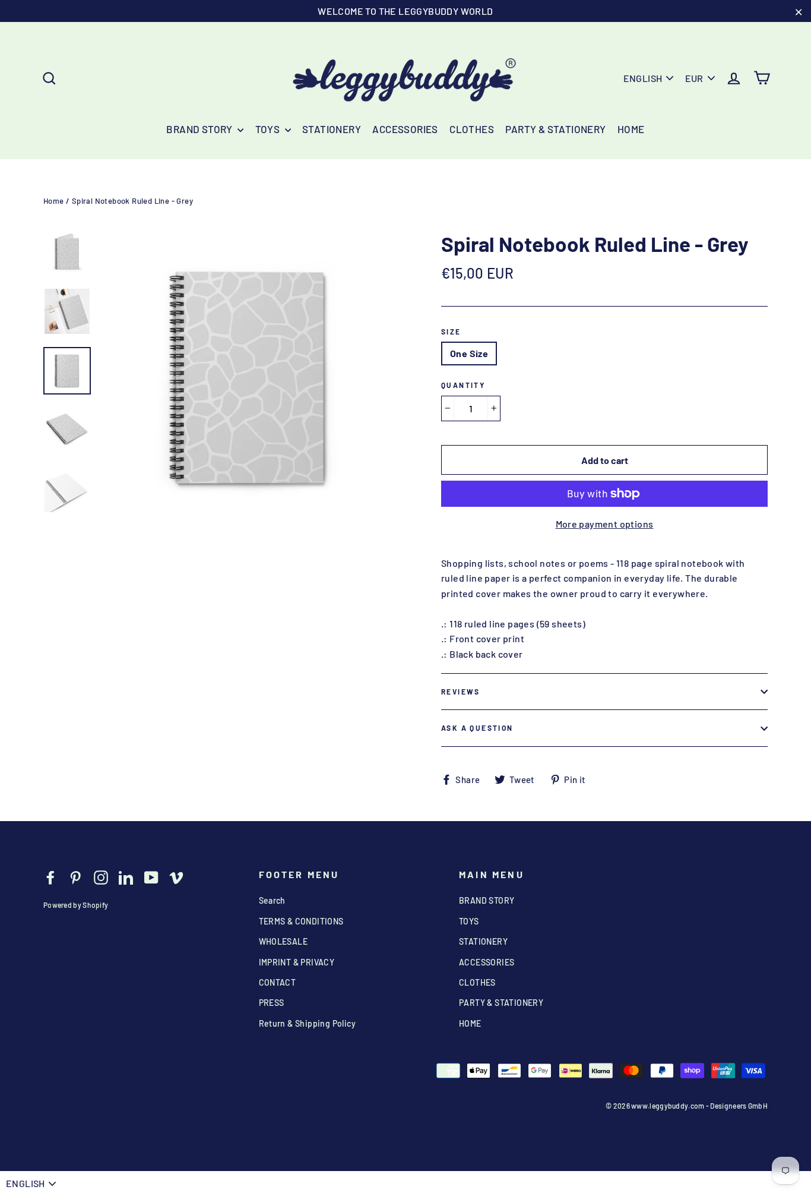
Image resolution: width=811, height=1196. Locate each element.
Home (53, 201)
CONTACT (277, 982)
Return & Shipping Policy (307, 1023)
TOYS (268, 129)
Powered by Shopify (75, 905)
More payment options (605, 523)
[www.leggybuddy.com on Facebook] (50, 877)
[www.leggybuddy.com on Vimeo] (176, 877)
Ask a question (477, 728)
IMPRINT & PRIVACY (297, 962)
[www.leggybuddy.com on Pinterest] (75, 877)
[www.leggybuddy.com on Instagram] (101, 877)
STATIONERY (331, 129)
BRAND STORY (200, 129)
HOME (631, 129)
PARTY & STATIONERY (555, 129)
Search (272, 900)
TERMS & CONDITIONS (301, 921)
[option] (250, 378)
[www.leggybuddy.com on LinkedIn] (126, 877)
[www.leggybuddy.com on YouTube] (151, 877)
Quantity (463, 385)
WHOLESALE (283, 941)
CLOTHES (471, 129)
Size (451, 331)
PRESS (271, 1003)
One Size (469, 353)
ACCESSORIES (405, 129)
